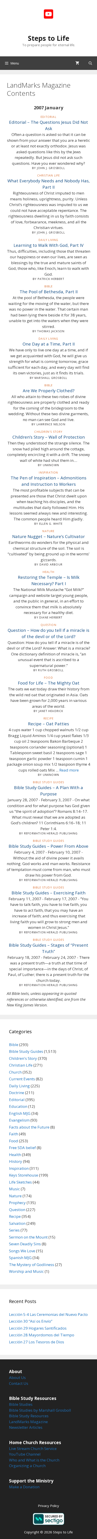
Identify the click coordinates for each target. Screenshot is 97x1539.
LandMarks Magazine (28, 1421)
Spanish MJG (20, 1257)
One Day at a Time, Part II (49, 344)
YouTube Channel (25, 1454)
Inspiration (19, 1168)
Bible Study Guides (26, 1051)
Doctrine (16, 1092)
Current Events (22, 1078)
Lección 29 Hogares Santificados (38, 1328)
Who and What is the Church (34, 1460)
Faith (13, 1133)
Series (14, 1230)
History (15, 1161)
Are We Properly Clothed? (48, 390)
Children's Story (23, 1058)
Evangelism (19, 1120)
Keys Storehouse (23, 1175)
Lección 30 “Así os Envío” (30, 1321)
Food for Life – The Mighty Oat (48, 683)
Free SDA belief (22, 1147)
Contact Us (18, 1383)
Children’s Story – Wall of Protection (48, 437)
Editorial (17, 1099)
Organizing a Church (27, 1465)
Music (14, 1188)
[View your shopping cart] (77, 63)
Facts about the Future (29, 1127)
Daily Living (19, 1085)
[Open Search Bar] (90, 63)
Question (17, 1209)
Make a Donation (24, 1486)
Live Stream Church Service (33, 1448)
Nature (15, 1195)
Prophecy (17, 1202)
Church (15, 1072)
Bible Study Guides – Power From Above (48, 846)
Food (13, 1140)
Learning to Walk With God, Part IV (48, 245)
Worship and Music (26, 1271)
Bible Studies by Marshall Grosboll (40, 1410)
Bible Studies (20, 1404)
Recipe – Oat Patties (48, 723)
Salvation (17, 1223)
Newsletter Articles (25, 1427)
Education (18, 1106)
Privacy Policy (48, 1505)
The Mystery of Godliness (31, 1264)
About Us (17, 1377)
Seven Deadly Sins (25, 1243)
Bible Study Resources (28, 1415)
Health (15, 1154)
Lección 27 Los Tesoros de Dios (36, 1341)
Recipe (15, 1216)
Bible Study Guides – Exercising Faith (48, 892)
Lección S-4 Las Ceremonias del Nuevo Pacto (48, 1314)
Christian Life (20, 1065)
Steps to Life (48, 38)
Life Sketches (20, 1182)
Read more (69, 770)
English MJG (19, 1113)
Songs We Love (22, 1250)
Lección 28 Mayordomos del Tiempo (41, 1334)
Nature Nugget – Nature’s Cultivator (48, 536)
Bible (13, 1044)
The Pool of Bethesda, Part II (49, 291)
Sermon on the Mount (28, 1237)
